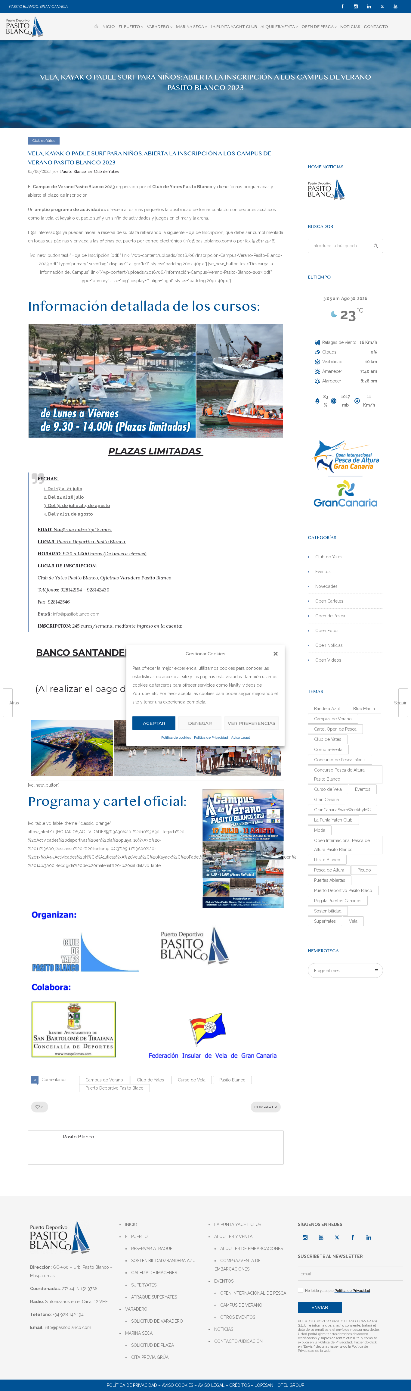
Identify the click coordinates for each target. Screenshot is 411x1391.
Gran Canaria (326, 799)
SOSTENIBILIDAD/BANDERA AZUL (164, 1260)
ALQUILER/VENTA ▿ (279, 27)
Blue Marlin (364, 708)
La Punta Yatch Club (333, 820)
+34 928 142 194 (68, 1314)
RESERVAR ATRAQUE (151, 1248)
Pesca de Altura (329, 870)
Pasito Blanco (73, 171)
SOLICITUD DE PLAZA (152, 1345)
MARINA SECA (139, 1333)
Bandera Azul (327, 708)
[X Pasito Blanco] (337, 1237)
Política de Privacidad (211, 737)
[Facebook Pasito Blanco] (353, 1237)
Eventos (323, 571)
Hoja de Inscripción (204, 232)
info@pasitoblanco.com (207, 241)
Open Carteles (329, 601)
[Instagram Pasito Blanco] (305, 1237)
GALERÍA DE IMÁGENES (154, 1272)
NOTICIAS (350, 27)
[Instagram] (355, 6)
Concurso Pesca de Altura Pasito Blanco (339, 774)
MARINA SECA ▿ (191, 27)
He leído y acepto (336, 1291)
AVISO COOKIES (177, 1385)
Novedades (326, 586)
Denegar (200, 723)
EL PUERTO (136, 1236)
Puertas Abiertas (329, 880)
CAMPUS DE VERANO (241, 1305)
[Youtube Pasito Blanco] (321, 1237)
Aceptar (154, 723)
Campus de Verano (104, 1080)
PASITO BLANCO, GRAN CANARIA (38, 6)
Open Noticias (329, 645)
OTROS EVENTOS (237, 1317)
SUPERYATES (143, 1285)
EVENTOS (223, 1281)
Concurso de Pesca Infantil (340, 759)
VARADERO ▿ (159, 27)
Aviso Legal (240, 737)
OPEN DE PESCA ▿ (319, 27)
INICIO (108, 27)
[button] (276, 653)
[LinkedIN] (368, 6)
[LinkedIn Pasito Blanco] (369, 1237)
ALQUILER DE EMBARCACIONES (251, 1248)
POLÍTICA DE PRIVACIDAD (132, 1385)
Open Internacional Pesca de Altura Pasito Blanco (342, 845)
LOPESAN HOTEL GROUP (279, 1385)
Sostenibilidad (327, 911)
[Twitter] (382, 6)
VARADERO (136, 1309)
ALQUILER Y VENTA (233, 1236)
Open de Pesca (330, 615)
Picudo (364, 870)
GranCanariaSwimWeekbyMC (342, 809)
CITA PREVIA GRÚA (149, 1357)
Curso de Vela (192, 1080)
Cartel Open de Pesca (335, 729)
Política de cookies (176, 737)
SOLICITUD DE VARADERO (157, 1321)
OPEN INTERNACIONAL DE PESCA (253, 1293)
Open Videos (328, 660)
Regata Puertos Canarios (337, 900)
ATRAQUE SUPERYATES (154, 1297)
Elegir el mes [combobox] (327, 970)
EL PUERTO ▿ (131, 27)
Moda (319, 830)
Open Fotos (326, 630)
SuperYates (325, 921)
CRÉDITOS (239, 1385)
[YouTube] (395, 6)
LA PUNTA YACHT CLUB (234, 27)
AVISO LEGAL (211, 1385)
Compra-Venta (328, 749)
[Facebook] (342, 6)
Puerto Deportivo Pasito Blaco (114, 1088)
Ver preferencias (251, 723)
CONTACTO (376, 27)
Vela (353, 921)
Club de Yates (150, 1080)
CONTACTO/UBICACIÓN (238, 1341)
